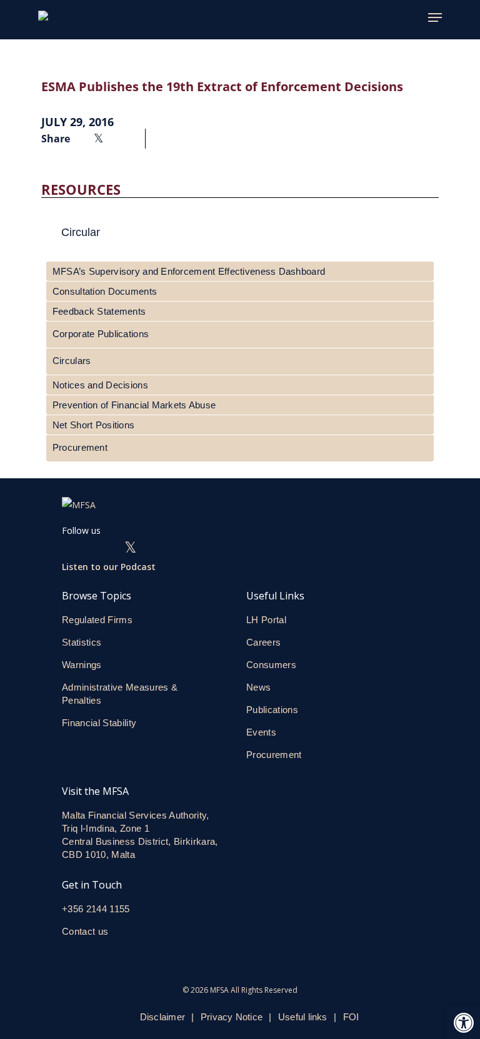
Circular (80, 232)
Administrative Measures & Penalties (120, 694)
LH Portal (266, 619)
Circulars (71, 360)
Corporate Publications (100, 333)
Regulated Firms (97, 619)
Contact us (86, 931)
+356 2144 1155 (96, 909)
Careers (263, 642)
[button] (464, 1023)
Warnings (82, 664)
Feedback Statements (99, 311)
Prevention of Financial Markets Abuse (134, 405)
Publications (272, 709)
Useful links (303, 1017)
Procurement (80, 447)
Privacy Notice (231, 1017)
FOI (351, 1017)
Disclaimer (162, 1017)
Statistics (81, 642)
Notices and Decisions (100, 385)
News (258, 687)
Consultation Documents (104, 291)
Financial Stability (99, 722)
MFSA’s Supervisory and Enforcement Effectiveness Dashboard (188, 271)
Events (261, 732)
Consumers (271, 664)
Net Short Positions (93, 425)
